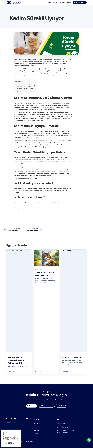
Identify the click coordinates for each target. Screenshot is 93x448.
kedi (20, 210)
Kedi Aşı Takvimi (71, 357)
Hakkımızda (62, 2)
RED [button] (13, 443)
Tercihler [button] (5, 443)
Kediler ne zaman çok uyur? (24, 91)
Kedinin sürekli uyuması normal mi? (26, 90)
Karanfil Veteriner (33, 175)
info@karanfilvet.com (63, 427)
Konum (35, 178)
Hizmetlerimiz (50, 2)
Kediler (50, 13)
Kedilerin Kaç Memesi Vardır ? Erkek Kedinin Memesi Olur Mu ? (18, 362)
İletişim (69, 2)
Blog (57, 2)
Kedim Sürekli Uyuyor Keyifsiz (23, 86)
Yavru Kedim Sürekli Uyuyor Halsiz (25, 88)
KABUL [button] (10, 443)
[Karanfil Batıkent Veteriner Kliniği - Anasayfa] (13, 2)
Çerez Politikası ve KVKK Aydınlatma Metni (9, 440)
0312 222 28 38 (61, 423)
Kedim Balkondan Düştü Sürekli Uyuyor (26, 85)
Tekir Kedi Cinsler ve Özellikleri (45, 274)
